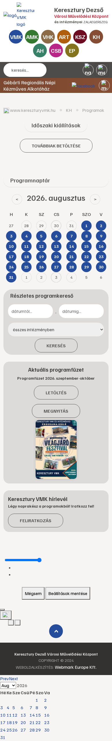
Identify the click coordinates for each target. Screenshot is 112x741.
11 (9, 715)
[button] (104, 85)
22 (38, 722)
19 (15, 722)
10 (2, 715)
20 (23, 722)
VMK (16, 36)
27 (23, 730)
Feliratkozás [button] (35, 520)
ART (64, 36)
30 (46, 730)
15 (38, 715)
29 (38, 730)
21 (32, 722)
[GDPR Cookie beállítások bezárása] (2, 610)
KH (96, 36)
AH (40, 50)
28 (32, 730)
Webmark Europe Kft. (75, 667)
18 (9, 722)
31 (2, 737)
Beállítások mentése (67, 593)
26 (15, 730)
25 (9, 730)
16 (46, 715)
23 (46, 722)
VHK (48, 36)
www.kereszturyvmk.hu (32, 110)
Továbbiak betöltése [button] (56, 146)
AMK (32, 36)
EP (72, 50)
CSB (56, 50)
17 (2, 722)
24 (2, 730)
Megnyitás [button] (56, 411)
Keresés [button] (56, 345)
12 (15, 715)
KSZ (80, 36)
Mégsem (33, 593)
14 (32, 715)
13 (23, 715)
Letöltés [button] (56, 392)
